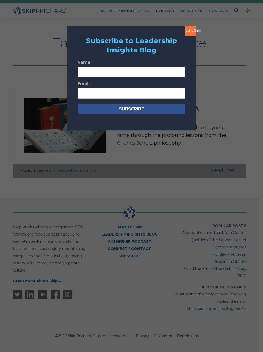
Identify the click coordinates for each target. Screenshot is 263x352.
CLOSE (190, 30)
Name (85, 62)
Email (85, 83)
